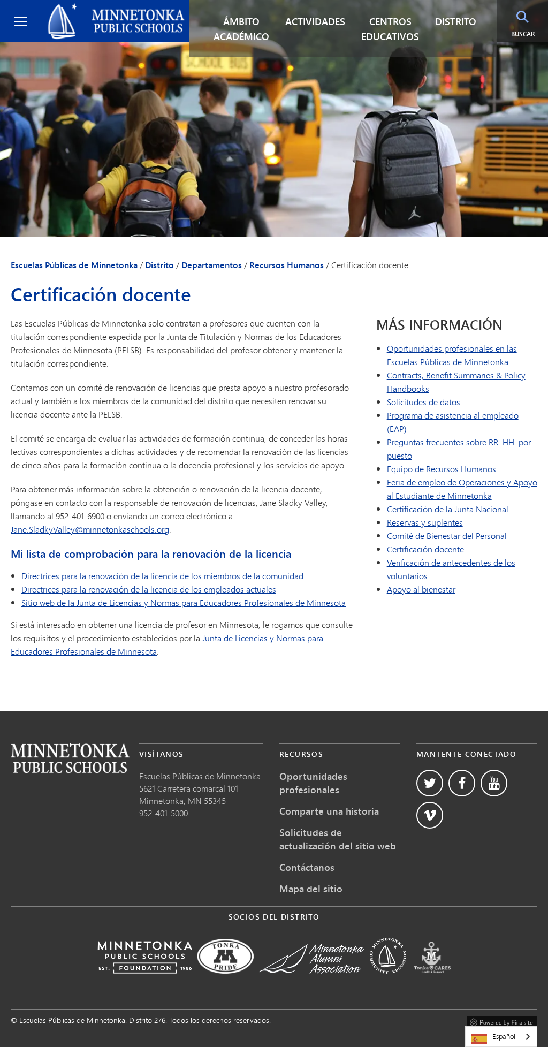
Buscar (523, 34)
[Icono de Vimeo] (429, 815)
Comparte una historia (329, 811)
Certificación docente (425, 549)
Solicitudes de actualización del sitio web (337, 839)
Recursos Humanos (286, 265)
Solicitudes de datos (423, 402)
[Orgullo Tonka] (225, 981)
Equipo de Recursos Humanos (441, 468)
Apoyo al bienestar (421, 589)
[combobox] (501, 1036)
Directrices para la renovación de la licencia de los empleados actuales (148, 589)
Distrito (455, 21)
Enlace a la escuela (70, 758)
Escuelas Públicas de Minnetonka (109, 8)
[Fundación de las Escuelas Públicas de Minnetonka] (145, 981)
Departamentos (211, 265)
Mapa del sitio (310, 889)
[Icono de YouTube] (494, 783)
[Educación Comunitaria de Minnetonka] (388, 981)
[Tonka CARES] (432, 981)
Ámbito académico (241, 28)
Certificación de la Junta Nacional (447, 509)
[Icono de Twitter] (429, 783)
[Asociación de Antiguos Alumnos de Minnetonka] (311, 981)
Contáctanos (306, 867)
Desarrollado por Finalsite (502, 1020)
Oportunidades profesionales (313, 782)
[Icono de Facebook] (461, 783)
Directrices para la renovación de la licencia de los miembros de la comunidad (162, 576)
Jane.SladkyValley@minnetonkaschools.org (90, 529)
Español (503, 1036)
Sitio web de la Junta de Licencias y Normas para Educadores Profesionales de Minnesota (183, 602)
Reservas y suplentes (425, 522)
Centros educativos (390, 28)
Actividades (315, 21)
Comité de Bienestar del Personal (447, 535)
